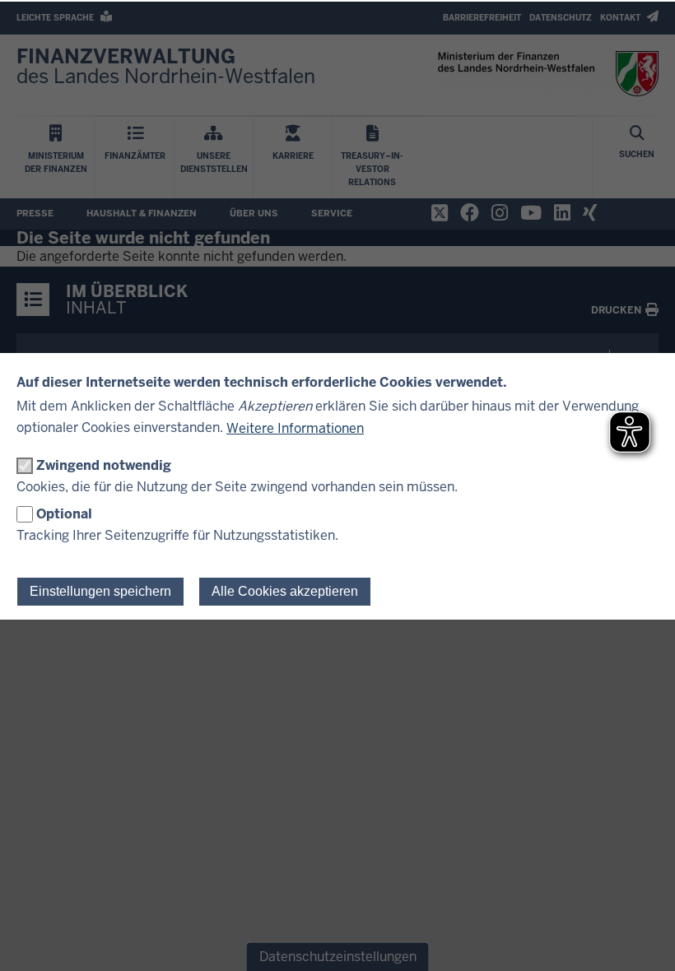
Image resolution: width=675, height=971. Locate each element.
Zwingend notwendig (103, 465)
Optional (64, 514)
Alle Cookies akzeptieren (285, 591)
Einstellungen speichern (100, 591)
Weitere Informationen (295, 428)
